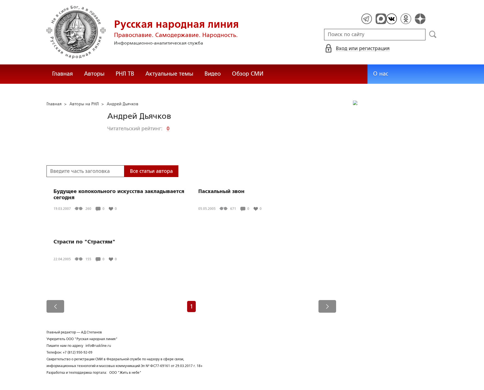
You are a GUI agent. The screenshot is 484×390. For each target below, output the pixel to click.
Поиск (433, 34)
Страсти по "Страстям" (84, 242)
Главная (62, 74)
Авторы (94, 74)
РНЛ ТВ (125, 74)
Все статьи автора (151, 171)
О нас (380, 74)
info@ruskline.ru (98, 346)
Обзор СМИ (247, 74)
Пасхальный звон (221, 191)
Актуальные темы (169, 74)
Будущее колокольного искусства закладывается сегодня (118, 194)
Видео (212, 74)
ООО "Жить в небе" (125, 373)
